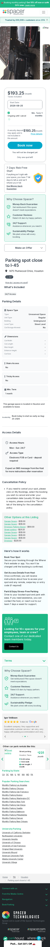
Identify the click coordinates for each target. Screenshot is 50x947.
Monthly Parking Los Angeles (14, 785)
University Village (9, 862)
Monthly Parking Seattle (12, 808)
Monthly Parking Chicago (13, 788)
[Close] (47, 20)
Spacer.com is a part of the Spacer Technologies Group (23, 922)
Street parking (10, 529)
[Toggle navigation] (43, 12)
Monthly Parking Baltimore (13, 811)
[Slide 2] (25, 736)
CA (3, 774)
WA (23, 774)
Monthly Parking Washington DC (16, 798)
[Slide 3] (27, 736)
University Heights (10, 839)
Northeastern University (12, 836)
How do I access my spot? (16, 282)
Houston (24, 877)
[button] (9, 119)
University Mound (9, 852)
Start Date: (14, 102)
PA (32, 774)
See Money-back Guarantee (14, 187)
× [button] (48, 2)
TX (14, 877)
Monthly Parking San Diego (14, 805)
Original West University (12, 849)
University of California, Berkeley (16, 832)
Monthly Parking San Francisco (15, 792)
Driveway (8, 541)
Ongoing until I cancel (17, 116)
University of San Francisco (14, 846)
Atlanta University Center (12, 859)
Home (5, 877)
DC (7, 774)
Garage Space (10, 521)
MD (27, 774)
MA (11, 774)
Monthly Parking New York (13, 802)
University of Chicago (11, 842)
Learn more (30, 5)
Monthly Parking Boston (12, 795)
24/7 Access (10, 294)
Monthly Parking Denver (12, 818)
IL (15, 774)
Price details (36, 134)
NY (19, 774)
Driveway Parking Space (15, 527)
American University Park (13, 856)
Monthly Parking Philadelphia (14, 815)
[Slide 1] (22, 736)
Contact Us (14, 646)
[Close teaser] (42, 939)
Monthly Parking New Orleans (15, 821)
